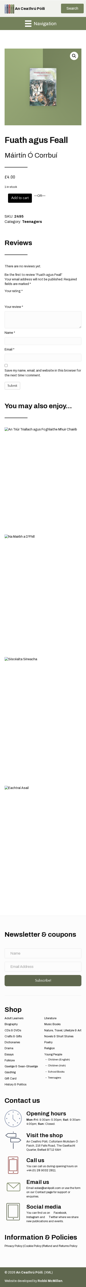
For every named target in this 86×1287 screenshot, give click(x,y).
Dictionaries (12, 1042)
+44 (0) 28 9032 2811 (40, 1170)
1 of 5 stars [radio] (7, 298)
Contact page (44, 1192)
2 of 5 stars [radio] (13, 298)
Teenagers (32, 222)
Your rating (14, 291)
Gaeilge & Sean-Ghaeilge (21, 1066)
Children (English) (59, 1059)
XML (48, 1272)
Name (10, 332)
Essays (9, 1054)
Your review (14, 307)
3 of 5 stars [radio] (19, 298)
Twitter (53, 1217)
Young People (53, 1054)
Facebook (59, 1212)
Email (9, 349)
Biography (11, 1024)
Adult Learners (14, 1018)
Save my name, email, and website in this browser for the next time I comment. (43, 373)
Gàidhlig (10, 1072)
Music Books (52, 1024)
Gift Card (11, 1078)
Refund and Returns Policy (60, 1246)
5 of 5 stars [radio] (32, 298)
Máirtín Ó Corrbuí (31, 155)
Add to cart (20, 198)
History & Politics (15, 1084)
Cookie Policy (33, 1246)
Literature (50, 1018)
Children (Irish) (57, 1065)
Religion (49, 1048)
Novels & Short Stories (58, 1036)
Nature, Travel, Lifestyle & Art (62, 1030)
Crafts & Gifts (13, 1036)
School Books (56, 1071)
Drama (9, 1048)
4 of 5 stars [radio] (26, 298)
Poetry (48, 1042)
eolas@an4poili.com (47, 1188)
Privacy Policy (13, 1246)
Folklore (10, 1060)
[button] (72, 8)
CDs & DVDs (13, 1030)
